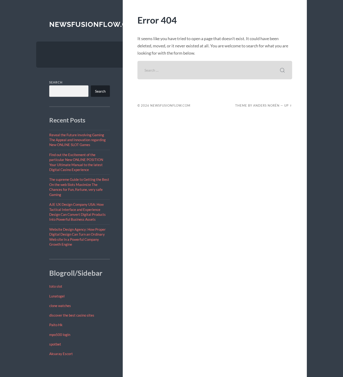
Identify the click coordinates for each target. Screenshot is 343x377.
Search (56, 82)
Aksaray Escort (61, 354)
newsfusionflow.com (94, 24)
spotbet (55, 344)
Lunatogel (57, 296)
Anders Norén (266, 105)
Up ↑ (288, 105)
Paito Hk (56, 325)
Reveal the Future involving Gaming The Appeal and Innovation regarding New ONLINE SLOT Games (77, 140)
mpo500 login (59, 334)
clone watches (60, 306)
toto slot (55, 286)
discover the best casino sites (71, 315)
